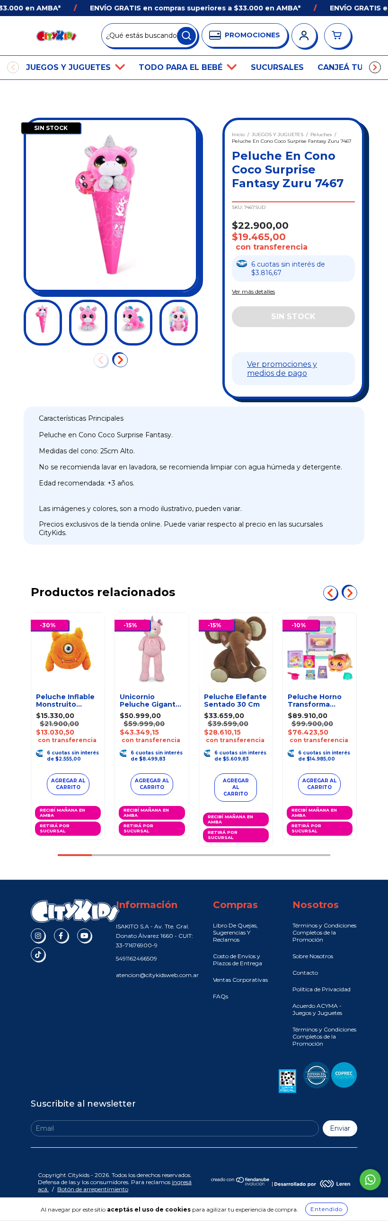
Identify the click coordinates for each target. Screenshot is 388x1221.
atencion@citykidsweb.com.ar (157, 975)
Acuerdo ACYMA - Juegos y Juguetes (317, 1009)
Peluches (321, 134)
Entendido (326, 1208)
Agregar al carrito (236, 787)
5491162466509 (136, 958)
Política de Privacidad (321, 989)
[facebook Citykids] (61, 935)
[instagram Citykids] (38, 935)
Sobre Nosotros (312, 956)
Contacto (305, 972)
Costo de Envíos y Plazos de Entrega (237, 960)
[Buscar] (186, 36)
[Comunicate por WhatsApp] (370, 1179)
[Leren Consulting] (312, 1183)
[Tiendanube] (240, 1183)
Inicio (238, 134)
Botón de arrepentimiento (92, 1189)
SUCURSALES (277, 67)
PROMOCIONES (252, 35)
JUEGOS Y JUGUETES (69, 67)
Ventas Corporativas (240, 979)
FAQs (220, 996)
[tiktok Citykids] (38, 954)
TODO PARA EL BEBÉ (182, 67)
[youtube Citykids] (84, 935)
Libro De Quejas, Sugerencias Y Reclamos (235, 932)
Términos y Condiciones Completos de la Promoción (324, 932)
